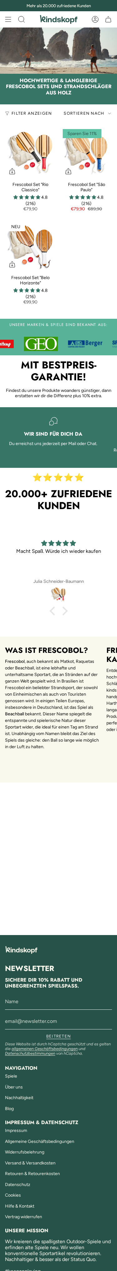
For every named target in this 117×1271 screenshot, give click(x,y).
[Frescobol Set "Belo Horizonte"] (30, 246)
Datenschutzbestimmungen (30, 1053)
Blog (9, 1108)
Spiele (11, 1076)
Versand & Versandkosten (30, 1163)
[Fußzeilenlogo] (21, 950)
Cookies (13, 1195)
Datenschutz (17, 1184)
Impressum (16, 1130)
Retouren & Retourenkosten (32, 1173)
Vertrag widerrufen (23, 1216)
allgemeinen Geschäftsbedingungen (45, 1048)
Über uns (14, 1087)
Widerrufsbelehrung (24, 1152)
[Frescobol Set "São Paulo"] (86, 153)
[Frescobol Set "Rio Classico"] (30, 153)
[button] (27, 197)
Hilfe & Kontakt (19, 1206)
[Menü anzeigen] (8, 19)
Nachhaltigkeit (19, 1097)
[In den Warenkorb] (12, 171)
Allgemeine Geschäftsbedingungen (39, 1141)
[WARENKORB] (108, 19)
